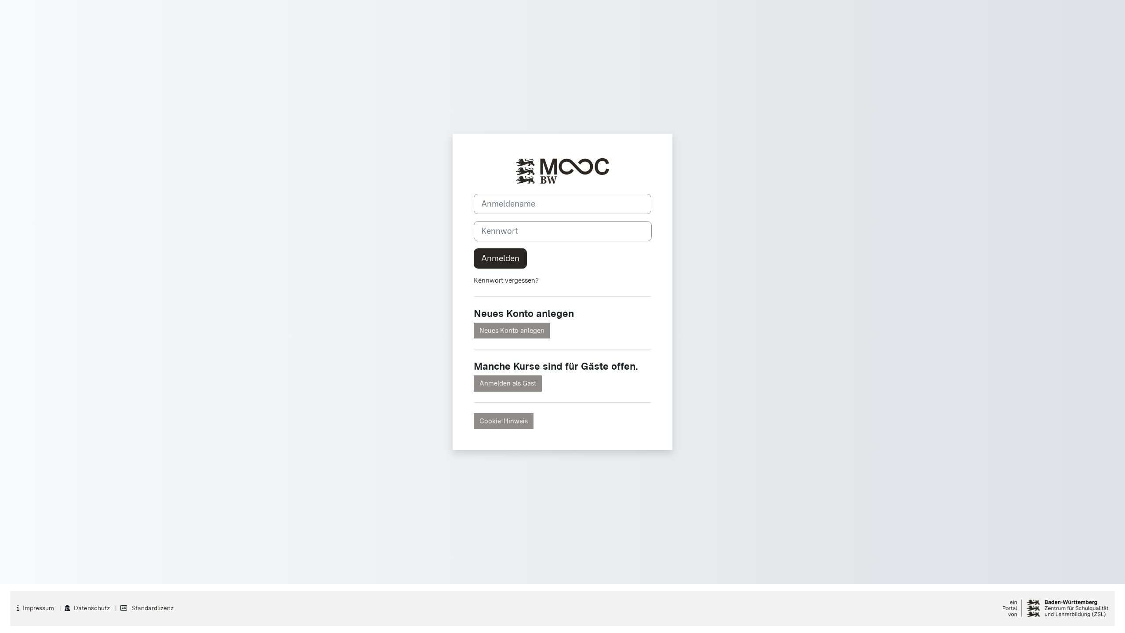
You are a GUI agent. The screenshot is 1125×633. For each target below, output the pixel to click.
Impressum (38, 607)
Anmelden (500, 258)
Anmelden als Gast (507, 383)
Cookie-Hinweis (503, 421)
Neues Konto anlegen (511, 331)
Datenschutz (92, 607)
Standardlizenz (152, 607)
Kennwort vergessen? (506, 280)
